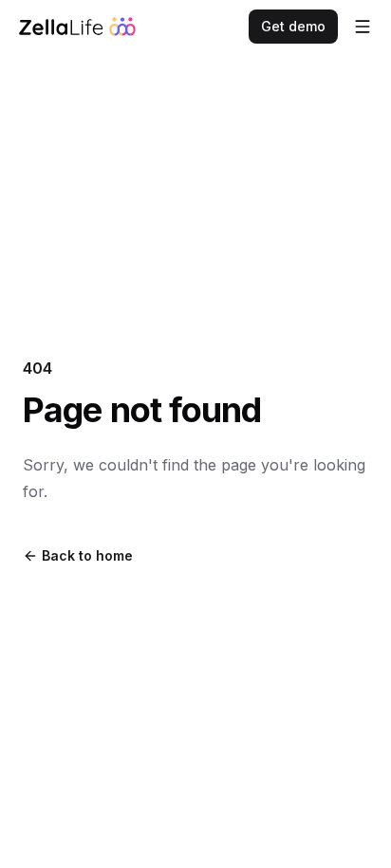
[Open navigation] (362, 26)
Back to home (87, 555)
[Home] (77, 26)
